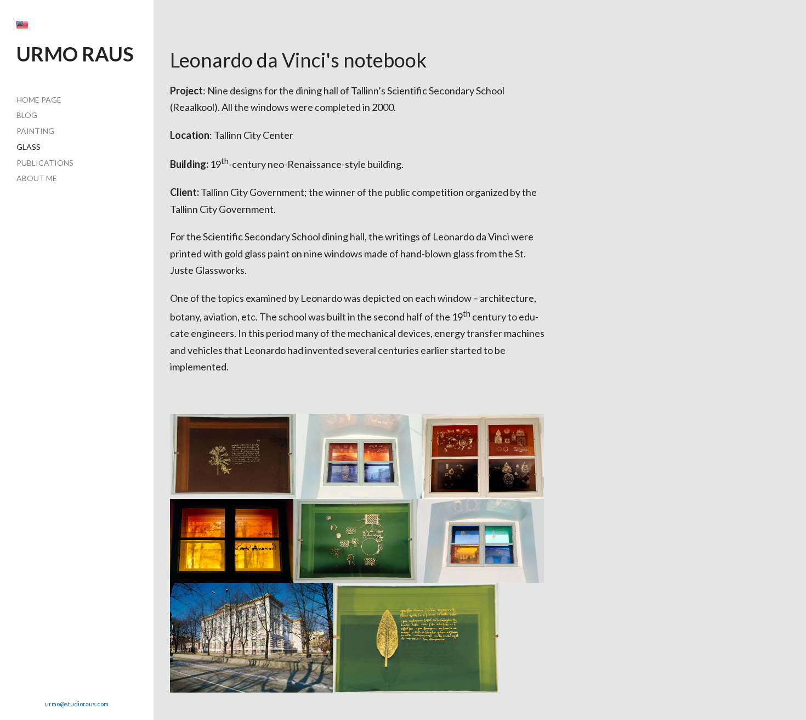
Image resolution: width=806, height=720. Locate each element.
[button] (22, 25)
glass (28, 146)
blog (26, 115)
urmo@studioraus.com (77, 703)
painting (35, 131)
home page (38, 99)
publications (44, 162)
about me (36, 178)
